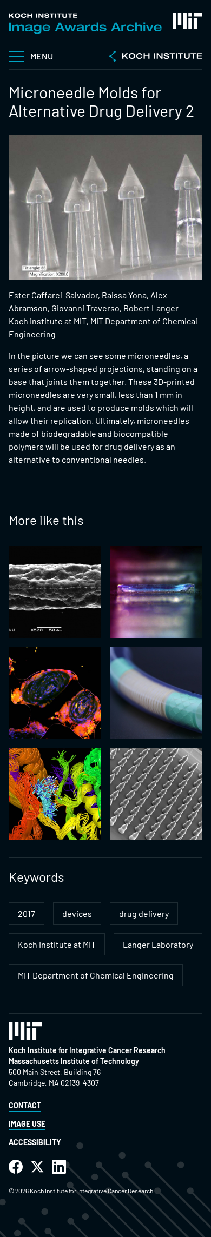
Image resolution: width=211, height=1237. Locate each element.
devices (77, 913)
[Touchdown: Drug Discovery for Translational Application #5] (55, 794)
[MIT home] (187, 21)
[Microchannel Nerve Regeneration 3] (55, 693)
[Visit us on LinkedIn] (59, 1167)
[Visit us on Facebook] (16, 1167)
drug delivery (144, 913)
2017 (26, 913)
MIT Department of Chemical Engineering (96, 975)
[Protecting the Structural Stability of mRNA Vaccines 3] (156, 592)
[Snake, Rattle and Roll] (156, 693)
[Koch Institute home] (155, 57)
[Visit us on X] (37, 1167)
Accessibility (35, 1142)
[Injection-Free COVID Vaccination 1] (156, 794)
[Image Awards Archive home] (85, 23)
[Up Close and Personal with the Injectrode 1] (55, 592)
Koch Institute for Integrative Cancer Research (87, 1050)
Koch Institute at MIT (57, 944)
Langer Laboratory (158, 944)
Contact (25, 1105)
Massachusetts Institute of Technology (74, 1061)
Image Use (27, 1123)
